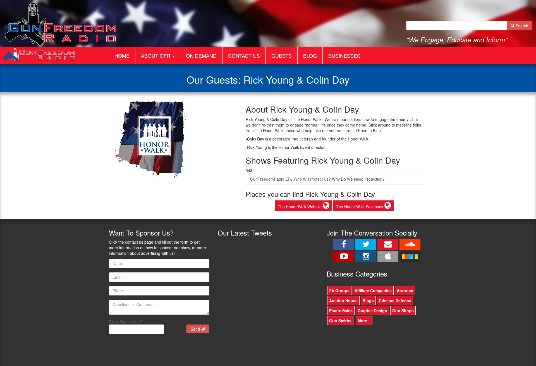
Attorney (405, 290)
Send (196, 329)
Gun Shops (403, 310)
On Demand (201, 55)
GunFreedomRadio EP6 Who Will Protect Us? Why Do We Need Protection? (317, 179)
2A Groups (339, 290)
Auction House (343, 300)
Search (521, 25)
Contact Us (244, 55)
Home (122, 55)
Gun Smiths (340, 320)
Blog (310, 55)
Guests (281, 55)
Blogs (368, 300)
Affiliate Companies (373, 290)
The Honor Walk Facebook (360, 206)
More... (364, 320)
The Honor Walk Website (300, 206)
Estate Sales (341, 310)
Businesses (344, 55)
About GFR (156, 55)
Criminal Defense (395, 300)
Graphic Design (372, 310)
